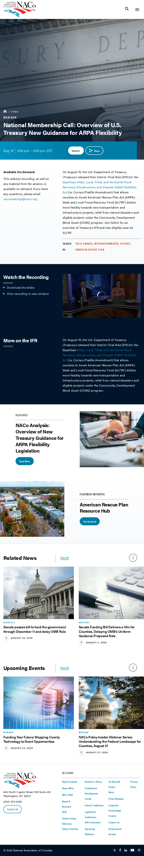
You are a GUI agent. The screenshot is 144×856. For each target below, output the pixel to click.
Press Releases (116, 798)
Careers (112, 816)
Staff (64, 812)
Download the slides (21, 287)
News (111, 792)
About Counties (69, 781)
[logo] (19, 16)
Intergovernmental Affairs (112, 243)
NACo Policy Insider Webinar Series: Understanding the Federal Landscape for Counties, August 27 (110, 741)
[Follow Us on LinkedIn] (125, 850)
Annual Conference (94, 805)
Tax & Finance (84, 243)
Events (15, 111)
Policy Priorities (70, 829)
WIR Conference (93, 822)
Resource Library (93, 781)
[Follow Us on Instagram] (139, 850)
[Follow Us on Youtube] (132, 850)
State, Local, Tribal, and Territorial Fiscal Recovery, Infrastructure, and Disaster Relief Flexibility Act (99, 355)
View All (64, 557)
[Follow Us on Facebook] (120, 850)
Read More (24, 461)
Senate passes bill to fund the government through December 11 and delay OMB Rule (34, 629)
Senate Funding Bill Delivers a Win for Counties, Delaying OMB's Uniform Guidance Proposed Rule (107, 631)
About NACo (68, 788)
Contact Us (12, 809)
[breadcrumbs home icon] (5, 111)
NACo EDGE (67, 795)
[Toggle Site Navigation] (137, 9)
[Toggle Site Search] (127, 9)
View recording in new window (28, 293)
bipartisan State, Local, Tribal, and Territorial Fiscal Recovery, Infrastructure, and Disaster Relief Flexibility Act (99, 187)
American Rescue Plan (89, 249)
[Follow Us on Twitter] (114, 850)
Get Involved (89, 521)
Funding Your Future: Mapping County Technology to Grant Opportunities (31, 739)
